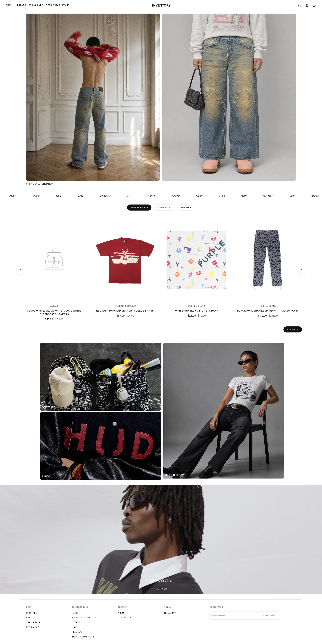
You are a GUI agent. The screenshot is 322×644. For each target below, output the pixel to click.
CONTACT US (124, 617)
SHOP (9, 5)
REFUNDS (77, 631)
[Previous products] (20, 270)
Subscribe (270, 615)
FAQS (75, 612)
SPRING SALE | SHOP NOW (39, 183)
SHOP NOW (161, 588)
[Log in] (307, 6)
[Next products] (302, 270)
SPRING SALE (36, 5)
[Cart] (314, 6)
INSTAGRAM (170, 612)
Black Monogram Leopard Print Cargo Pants (268, 310)
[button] (299, 6)
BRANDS (21, 5)
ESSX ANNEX (33, 627)
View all (291, 329)
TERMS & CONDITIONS (83, 636)
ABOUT (121, 612)
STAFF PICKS (164, 207)
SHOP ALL (31, 612)
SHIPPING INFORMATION (84, 617)
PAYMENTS (77, 627)
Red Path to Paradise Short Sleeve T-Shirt (125, 310)
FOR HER (186, 207)
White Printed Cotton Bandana (196, 310)
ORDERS (76, 622)
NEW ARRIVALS (139, 207)
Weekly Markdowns (57, 5)
